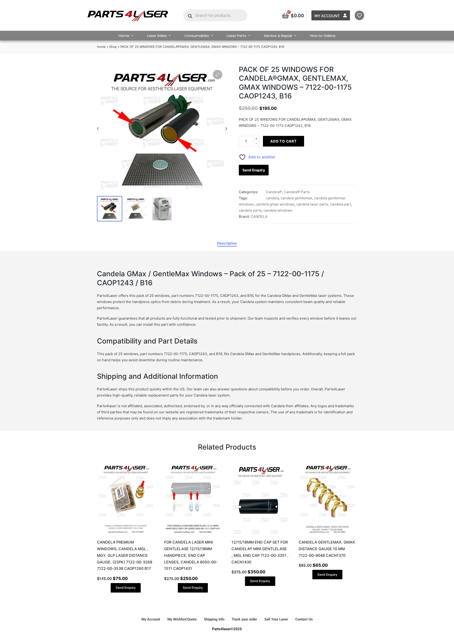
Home (124, 35)
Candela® (274, 192)
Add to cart (283, 141)
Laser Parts (236, 35)
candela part (340, 204)
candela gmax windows (275, 204)
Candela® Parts (297, 192)
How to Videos (323, 35)
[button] (217, 74)
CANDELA (259, 216)
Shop (113, 47)
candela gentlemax (296, 198)
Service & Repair (278, 35)
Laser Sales (157, 35)
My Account (327, 16)
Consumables (196, 35)
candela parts (250, 210)
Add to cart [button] (125, 535)
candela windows (277, 210)
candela (272, 198)
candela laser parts (312, 204)
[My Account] (345, 15)
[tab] (227, 243)
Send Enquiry (253, 170)
